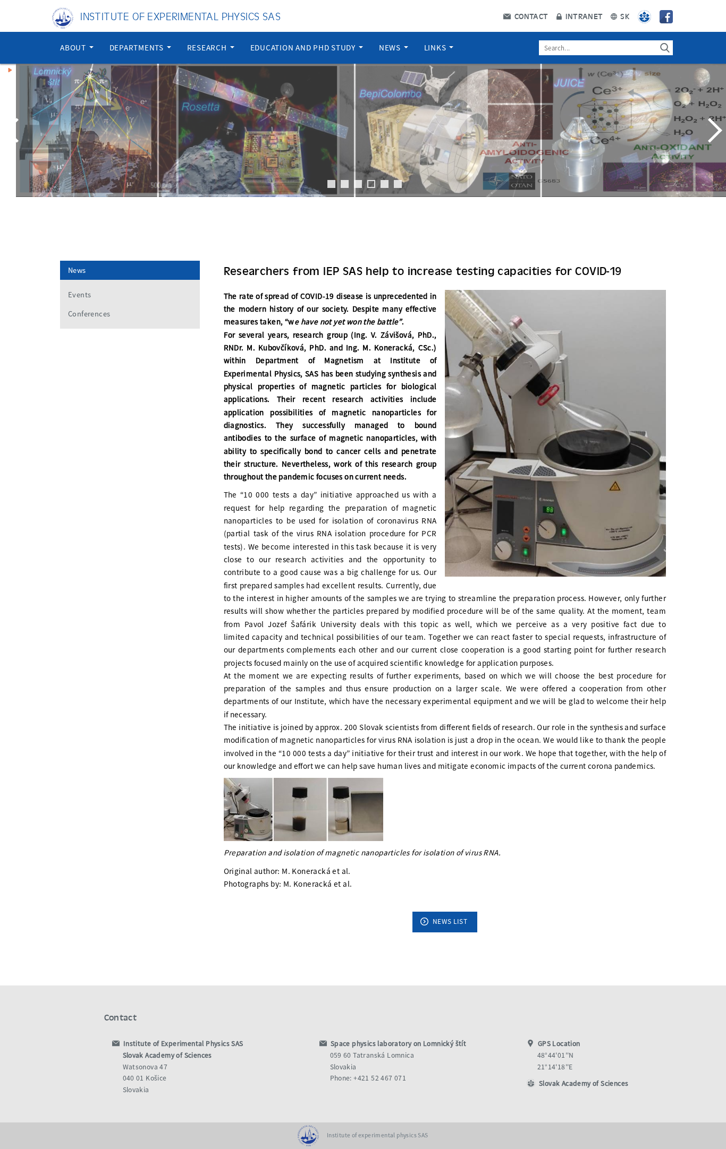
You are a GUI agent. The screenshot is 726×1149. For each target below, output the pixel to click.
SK (624, 16)
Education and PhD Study (304, 47)
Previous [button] (13, 130)
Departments (137, 47)
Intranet (583, 16)
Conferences (89, 314)
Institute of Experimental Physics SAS (180, 15)
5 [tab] (385, 184)
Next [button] (712, 130)
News (391, 47)
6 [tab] (398, 184)
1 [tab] (331, 184)
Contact (530, 16)
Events (79, 294)
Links (436, 47)
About (74, 47)
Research (208, 47)
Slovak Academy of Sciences (583, 1083)
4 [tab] (371, 184)
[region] (363, 141)
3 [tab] (358, 184)
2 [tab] (345, 184)
